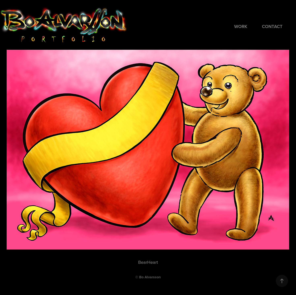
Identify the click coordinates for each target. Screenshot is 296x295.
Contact (272, 26)
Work (240, 26)
